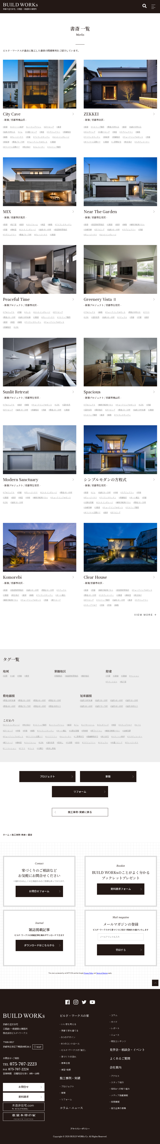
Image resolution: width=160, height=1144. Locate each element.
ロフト (138, 725)
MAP (38, 1047)
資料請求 (24, 1096)
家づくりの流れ (68, 1057)
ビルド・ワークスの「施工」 (73, 1050)
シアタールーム (88, 725)
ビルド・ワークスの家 (74, 1016)
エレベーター (39, 147)
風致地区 (98, 410)
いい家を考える (68, 1024)
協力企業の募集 (118, 1108)
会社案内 (115, 1067)
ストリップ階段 (54, 147)
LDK (17, 327)
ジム (20, 132)
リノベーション (10, 748)
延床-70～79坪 (102, 706)
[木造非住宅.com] (23, 1107)
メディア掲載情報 (119, 1095)
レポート (115, 1028)
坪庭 (139, 493)
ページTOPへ (155, 983)
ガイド (114, 1022)
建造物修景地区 (61, 230)
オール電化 (135, 498)
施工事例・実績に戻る (80, 812)
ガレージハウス (17, 137)
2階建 (106, 142)
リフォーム (80, 791)
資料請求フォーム (121, 889)
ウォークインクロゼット (37, 142)
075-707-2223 (23, 1064)
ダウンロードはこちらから (39, 945)
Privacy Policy (88, 973)
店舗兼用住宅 (92, 737)
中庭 (28, 498)
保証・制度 (66, 1070)
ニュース (115, 1035)
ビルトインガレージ (61, 137)
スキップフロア (91, 605)
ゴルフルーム (32, 225)
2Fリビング (49, 127)
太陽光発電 (89, 502)
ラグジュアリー (54, 132)
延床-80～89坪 (45, 230)
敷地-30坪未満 (9, 700)
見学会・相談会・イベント (127, 1050)
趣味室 (13, 230)
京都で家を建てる (69, 1030)
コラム (114, 1015)
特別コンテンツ (118, 1041)
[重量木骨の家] (23, 1116)
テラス (146, 312)
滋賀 (5, 676)
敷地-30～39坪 (9, 317)
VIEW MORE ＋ (145, 615)
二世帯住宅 (116, 142)
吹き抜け (26, 147)
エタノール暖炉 (17, 127)
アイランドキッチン (42, 137)
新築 (5, 127)
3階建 (53, 142)
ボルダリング (90, 132)
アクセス (115, 1076)
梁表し (60, 743)
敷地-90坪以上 (113, 127)
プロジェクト (9, 312)
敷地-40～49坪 (40, 700)
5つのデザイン (68, 1037)
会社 (77, 743)
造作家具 (95, 317)
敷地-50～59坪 (124, 410)
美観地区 (67, 132)
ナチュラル (122, 317)
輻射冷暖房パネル (138, 225)
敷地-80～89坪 (66, 493)
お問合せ (24, 1086)
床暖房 (6, 142)
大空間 (69, 743)
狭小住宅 (105, 737)
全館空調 (88, 230)
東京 (27, 676)
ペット (28, 312)
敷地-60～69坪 (9, 706)
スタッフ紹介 (117, 1082)
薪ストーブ (56, 600)
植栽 (5, 137)
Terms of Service (102, 973)
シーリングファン (34, 127)
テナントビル (112, 682)
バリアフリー (51, 737)
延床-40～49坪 (114, 230)
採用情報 (115, 1102)
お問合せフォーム (39, 891)
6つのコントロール (70, 1043)
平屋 (139, 317)
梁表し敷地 (51, 748)
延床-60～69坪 (86, 706)
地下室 (13, 225)
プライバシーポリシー (80, 1129)
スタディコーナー (142, 142)
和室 (42, 132)
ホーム (6, 835)
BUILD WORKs (20, 4)
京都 (28, 137)
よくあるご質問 (120, 1058)
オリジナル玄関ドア (12, 147)
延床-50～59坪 (17, 502)
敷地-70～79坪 (18, 142)
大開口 (40, 748)
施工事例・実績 (19, 835)
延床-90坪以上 (9, 132)
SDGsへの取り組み (120, 1089)
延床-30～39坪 (22, 410)
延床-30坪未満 (24, 317)
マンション (134, 676)
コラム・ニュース (71, 1108)
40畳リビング (31, 132)
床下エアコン (97, 731)
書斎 (59, 127)
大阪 (13, 676)
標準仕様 (65, 1063)
